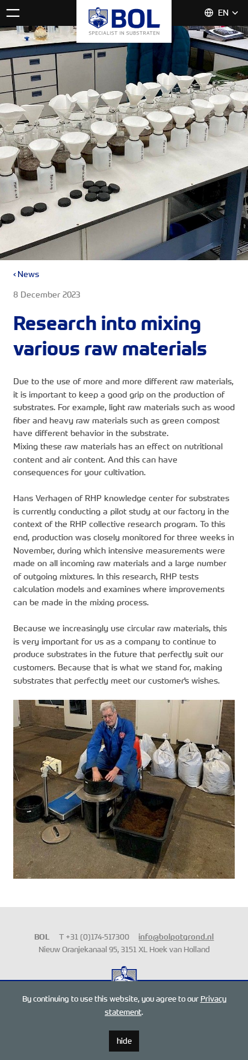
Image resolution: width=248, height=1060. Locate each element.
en (223, 12)
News (28, 273)
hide (124, 1041)
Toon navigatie (13, 13)
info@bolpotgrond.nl (176, 937)
